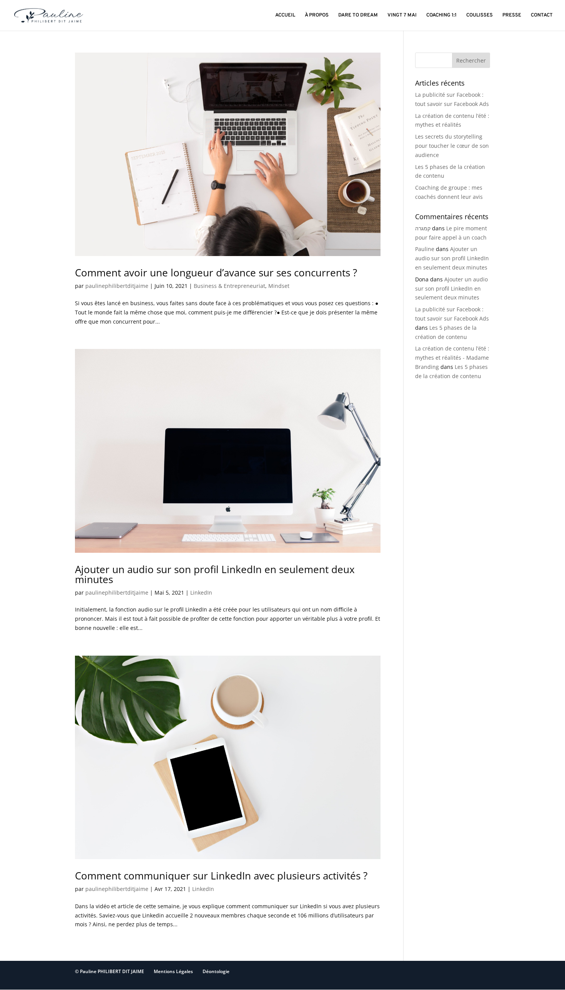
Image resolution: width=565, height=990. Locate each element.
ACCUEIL (285, 15)
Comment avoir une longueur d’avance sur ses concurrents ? (216, 272)
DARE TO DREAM (358, 15)
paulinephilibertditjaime (116, 285)
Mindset (278, 285)
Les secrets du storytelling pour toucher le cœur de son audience (452, 146)
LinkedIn (201, 592)
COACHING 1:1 (441, 15)
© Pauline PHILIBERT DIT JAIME (109, 971)
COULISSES (479, 15)
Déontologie (216, 971)
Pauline (424, 249)
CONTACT (542, 15)
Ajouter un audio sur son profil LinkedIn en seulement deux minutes (215, 574)
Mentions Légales (173, 971)
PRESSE (511, 15)
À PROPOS (317, 15)
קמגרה (422, 228)
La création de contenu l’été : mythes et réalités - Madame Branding (452, 357)
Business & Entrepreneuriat (229, 285)
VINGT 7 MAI (402, 15)
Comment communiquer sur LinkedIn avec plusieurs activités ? (221, 876)
